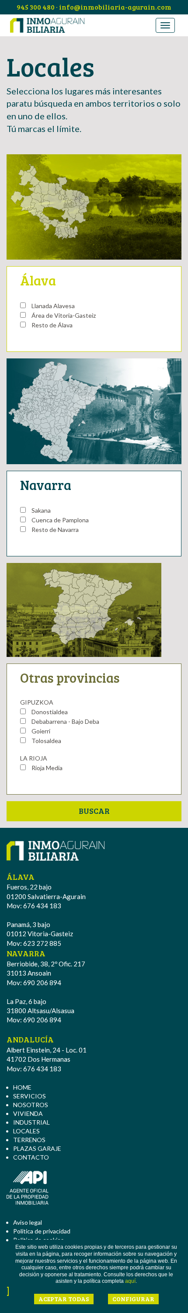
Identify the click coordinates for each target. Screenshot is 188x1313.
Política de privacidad (41, 1231)
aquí (130, 1281)
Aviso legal (27, 1222)
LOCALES (26, 1131)
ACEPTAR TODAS (63, 1299)
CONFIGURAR (133, 1299)
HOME (22, 1087)
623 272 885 (42, 943)
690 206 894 (42, 982)
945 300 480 (36, 6)
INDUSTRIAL (31, 1122)
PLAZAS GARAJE (37, 1148)
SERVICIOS (29, 1096)
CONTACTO (31, 1157)
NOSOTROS (30, 1104)
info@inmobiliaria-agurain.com (115, 6)
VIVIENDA (28, 1113)
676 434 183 (42, 906)
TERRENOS (29, 1139)
